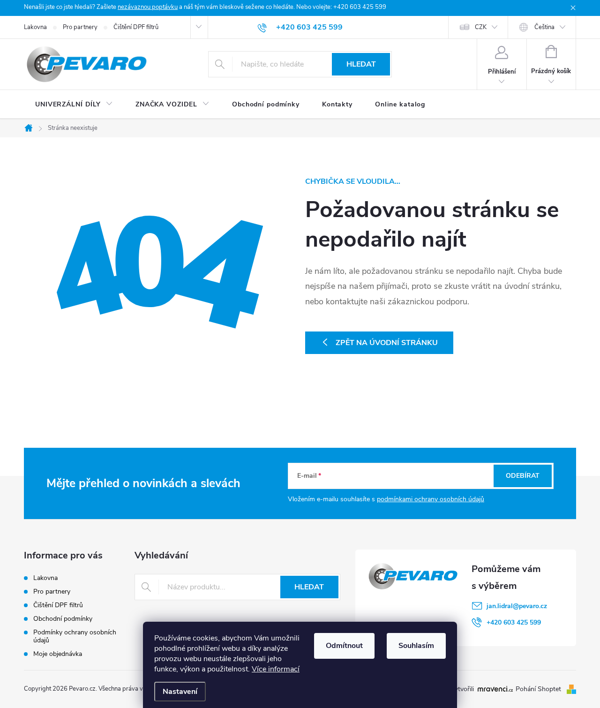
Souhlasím (416, 645)
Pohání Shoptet (539, 689)
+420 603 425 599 (514, 622)
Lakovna (35, 27)
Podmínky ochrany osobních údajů (74, 636)
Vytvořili (462, 689)
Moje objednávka (57, 653)
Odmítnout (344, 645)
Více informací (276, 669)
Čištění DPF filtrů (135, 27)
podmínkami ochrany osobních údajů (430, 499)
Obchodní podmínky (62, 618)
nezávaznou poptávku (148, 7)
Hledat (361, 64)
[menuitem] (74, 104)
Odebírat (523, 475)
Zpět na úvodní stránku (387, 343)
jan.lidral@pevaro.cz (517, 606)
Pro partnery (80, 27)
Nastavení (180, 691)
